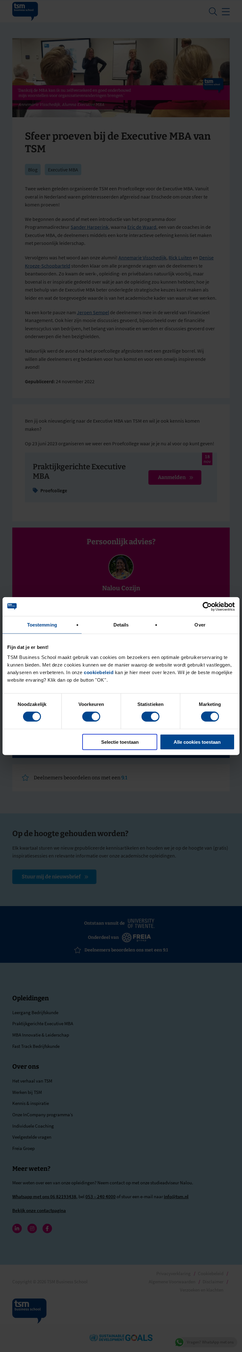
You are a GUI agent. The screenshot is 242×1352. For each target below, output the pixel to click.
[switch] (91, 717)
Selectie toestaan (120, 741)
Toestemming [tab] (42, 624)
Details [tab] (121, 624)
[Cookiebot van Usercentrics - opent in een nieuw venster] (207, 606)
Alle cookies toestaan (197, 741)
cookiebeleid (98, 672)
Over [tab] (199, 624)
